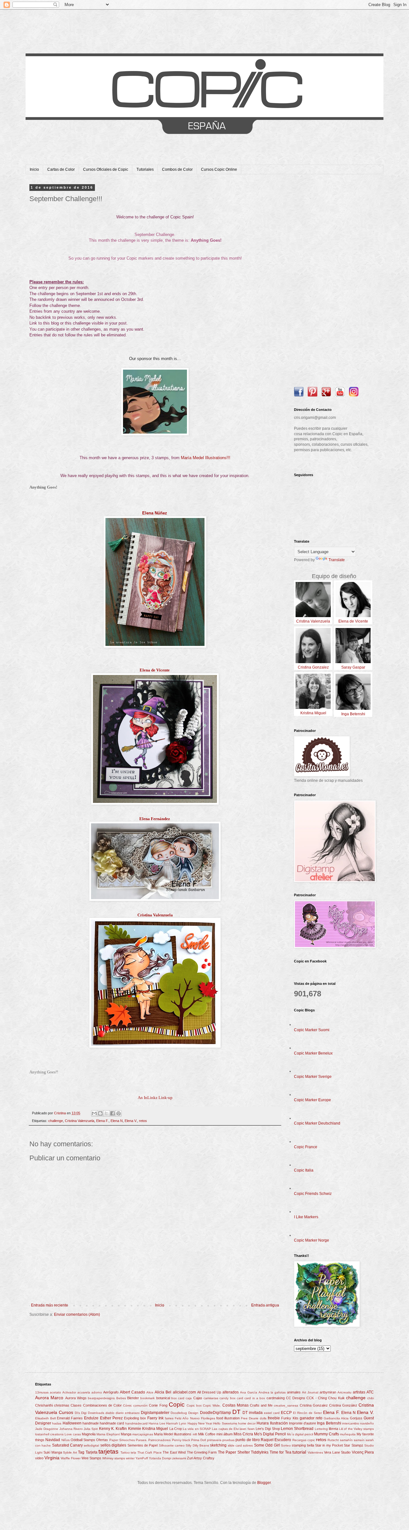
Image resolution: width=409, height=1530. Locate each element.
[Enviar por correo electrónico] (94, 1113)
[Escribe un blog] (100, 1113)
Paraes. (141, 1440)
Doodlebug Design (184, 1413)
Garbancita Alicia (336, 1418)
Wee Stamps (91, 1458)
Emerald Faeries (70, 1418)
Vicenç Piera (363, 1452)
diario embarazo (128, 1413)
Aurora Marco (49, 1397)
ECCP (286, 1412)
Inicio (34, 169)
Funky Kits (289, 1418)
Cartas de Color (61, 169)
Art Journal (310, 1392)
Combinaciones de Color (102, 1405)
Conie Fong (158, 1405)
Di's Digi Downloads (89, 1413)
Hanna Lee (157, 1423)
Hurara (263, 1423)
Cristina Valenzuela (155, 915)
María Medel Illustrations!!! (205, 457)
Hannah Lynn (176, 1423)
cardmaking (275, 1398)
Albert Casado (132, 1392)
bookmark (147, 1398)
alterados (230, 1392)
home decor (247, 1423)
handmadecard (136, 1423)
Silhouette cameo (172, 1445)
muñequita (348, 1434)
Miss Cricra (243, 1434)
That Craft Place (149, 1452)
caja (189, 1398)
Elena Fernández (154, 818)
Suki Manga (52, 1452)
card (240, 1398)
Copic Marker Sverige (313, 1076)
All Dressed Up (209, 1392)
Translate (336, 560)
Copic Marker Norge (311, 1240)
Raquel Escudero (276, 1440)
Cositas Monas (235, 1405)
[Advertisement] (334, 281)
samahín (346, 1440)
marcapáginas (142, 1434)
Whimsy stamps (113, 1458)
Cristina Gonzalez (314, 1405)
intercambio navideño (358, 1423)
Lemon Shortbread (297, 1428)
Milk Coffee (206, 1434)
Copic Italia (303, 1170)
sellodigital (91, 1445)
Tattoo (125, 1452)
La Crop (175, 1429)
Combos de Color (177, 169)
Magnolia (89, 1434)
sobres (248, 1445)
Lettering (321, 1429)
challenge (55, 1121)
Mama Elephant (108, 1434)
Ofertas (102, 1440)
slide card (235, 1445)
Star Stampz (353, 1445)
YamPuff (141, 1458)
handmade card (112, 1423)
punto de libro (247, 1440)
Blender (133, 1398)
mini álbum (224, 1434)
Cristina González (343, 1405)
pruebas (228, 1440)
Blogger (264, 1482)
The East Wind (174, 1452)
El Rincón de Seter (307, 1413)
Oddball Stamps (83, 1440)
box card (177, 1398)
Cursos (66, 1412)
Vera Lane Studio (337, 1452)
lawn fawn (247, 1429)
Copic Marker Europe (312, 1100)
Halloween (72, 1423)
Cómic (127, 1405)
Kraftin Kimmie (128, 1428)
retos (143, 1121)
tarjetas (108, 1451)
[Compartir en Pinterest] (118, 1113)
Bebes (121, 1398)
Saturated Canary (67, 1445)
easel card (272, 1413)
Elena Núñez (154, 513)
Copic (177, 1404)
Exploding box (135, 1418)
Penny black (181, 1440)
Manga (126, 1434)
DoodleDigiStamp (215, 1412)
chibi (370, 1398)
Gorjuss (356, 1418)
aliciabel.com (184, 1392)
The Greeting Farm (202, 1452)
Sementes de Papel (142, 1445)
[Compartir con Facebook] (112, 1113)
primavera (214, 1440)
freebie (274, 1418)
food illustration (228, 1418)
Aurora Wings (76, 1398)
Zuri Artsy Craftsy (200, 1458)
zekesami (179, 1458)
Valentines (315, 1452)
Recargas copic (303, 1440)
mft (195, 1434)
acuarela (83, 1392)
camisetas (211, 1398)
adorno (96, 1392)
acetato (55, 1392)
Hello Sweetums (225, 1423)
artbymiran (328, 1392)
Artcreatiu (344, 1392)
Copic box (194, 1405)
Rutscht (333, 1440)
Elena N (117, 1121)
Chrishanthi (44, 1405)
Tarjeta (91, 1452)
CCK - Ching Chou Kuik (325, 1398)
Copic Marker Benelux (313, 1053)
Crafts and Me (261, 1405)
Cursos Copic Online (219, 169)
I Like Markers (306, 1217)
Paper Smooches (122, 1440)
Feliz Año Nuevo (187, 1418)
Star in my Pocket (329, 1445)
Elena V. (131, 1121)
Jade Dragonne (46, 1429)
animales (294, 1392)
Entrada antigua (265, 1305)
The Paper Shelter (234, 1452)
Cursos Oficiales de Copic (105, 169)
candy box (227, 1398)
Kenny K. (107, 1428)
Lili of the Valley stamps (356, 1429)
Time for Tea (280, 1452)
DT (236, 1411)
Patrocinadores (159, 1440)
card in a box (254, 1398)
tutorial (299, 1452)
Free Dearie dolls (253, 1418)
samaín (359, 1440)
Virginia (51, 1457)
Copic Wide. (212, 1405)
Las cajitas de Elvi (225, 1429)
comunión (140, 1405)
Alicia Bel (163, 1392)
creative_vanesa (286, 1405)
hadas (56, 1423)
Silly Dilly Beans (197, 1445)
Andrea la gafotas (272, 1392)
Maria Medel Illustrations (172, 1434)
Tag (81, 1452)
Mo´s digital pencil (300, 1434)
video (39, 1458)
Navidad (52, 1440)
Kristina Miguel (155, 1428)
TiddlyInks (259, 1452)
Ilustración (279, 1423)
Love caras (73, 1434)
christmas (61, 1405)
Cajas (197, 1398)
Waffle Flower (71, 1458)
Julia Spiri (91, 1429)
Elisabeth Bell (45, 1418)
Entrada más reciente (49, 1305)
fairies (169, 1418)
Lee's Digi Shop (268, 1429)
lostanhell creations (49, 1434)
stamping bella (303, 1445)
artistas (359, 1392)
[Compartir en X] (106, 1113)
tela (133, 1452)
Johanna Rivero (71, 1429)
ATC (370, 1392)
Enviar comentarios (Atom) (77, 1314)
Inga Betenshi (329, 1423)
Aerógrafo (111, 1392)
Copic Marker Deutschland (317, 1123)
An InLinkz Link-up (155, 1097)
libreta (333, 1429)
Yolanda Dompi (160, 1458)
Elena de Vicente (155, 670)
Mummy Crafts (326, 1434)
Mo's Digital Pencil (270, 1434)
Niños (65, 1440)
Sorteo (286, 1445)
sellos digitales (113, 1445)
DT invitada (253, 1412)
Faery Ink (155, 1418)
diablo (109, 1413)
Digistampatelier (155, 1412)
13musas (42, 1392)
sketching (218, 1445)
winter (130, 1458)
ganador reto (311, 1418)
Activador (69, 1392)
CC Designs (295, 1398)
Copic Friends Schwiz (313, 1193)
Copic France (305, 1147)
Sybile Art (70, 1452)
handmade (90, 1423)
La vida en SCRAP (197, 1429)
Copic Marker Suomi (311, 1030)
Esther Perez (111, 1418)
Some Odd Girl (267, 1445)
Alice (149, 1392)
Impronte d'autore (302, 1423)
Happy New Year (200, 1423)
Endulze (91, 1418)
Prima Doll (198, 1440)
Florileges (208, 1418)
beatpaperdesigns (101, 1398)
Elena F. (102, 1121)
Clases (76, 1405)
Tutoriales (145, 169)
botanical (163, 1398)
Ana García (248, 1392)
